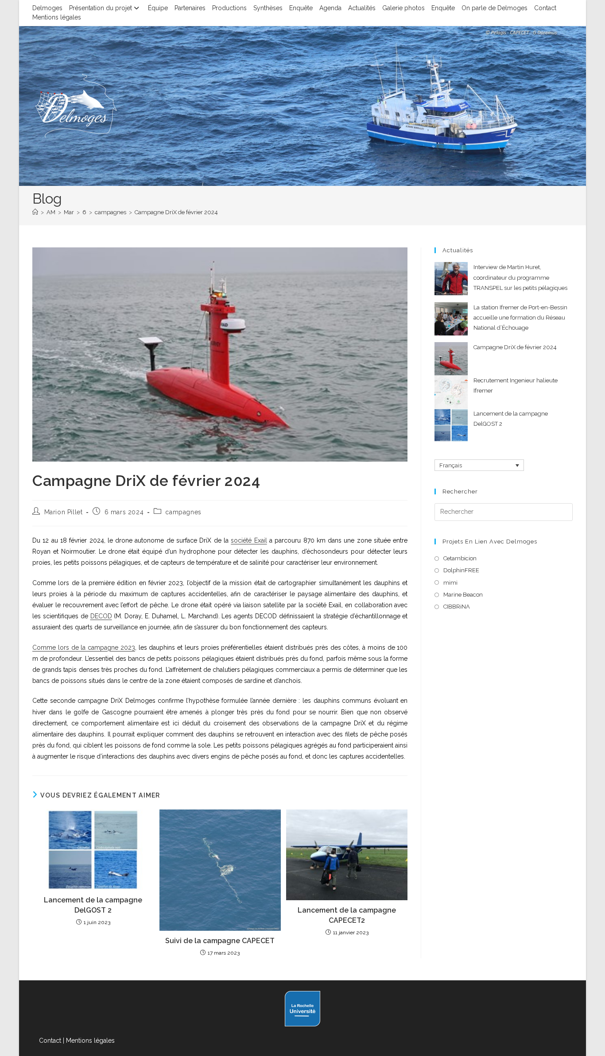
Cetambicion (460, 558)
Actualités (362, 8)
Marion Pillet (63, 512)
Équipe (158, 8)
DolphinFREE (461, 570)
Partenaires (190, 8)
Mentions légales (56, 17)
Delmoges (47, 8)
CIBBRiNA (456, 606)
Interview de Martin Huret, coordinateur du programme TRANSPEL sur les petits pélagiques (520, 277)
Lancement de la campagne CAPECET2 (347, 915)
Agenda (330, 8)
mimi (450, 582)
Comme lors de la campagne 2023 (83, 647)
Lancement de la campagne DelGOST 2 (93, 905)
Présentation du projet (100, 8)
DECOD (101, 616)
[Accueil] (35, 212)
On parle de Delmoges (494, 8)
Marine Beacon (463, 594)
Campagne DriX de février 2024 (176, 212)
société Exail (249, 540)
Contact (545, 8)
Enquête (301, 8)
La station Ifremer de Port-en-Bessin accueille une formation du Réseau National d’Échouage (520, 317)
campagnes (183, 512)
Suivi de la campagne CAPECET (220, 941)
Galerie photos (403, 8)
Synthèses (268, 8)
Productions (229, 8)
